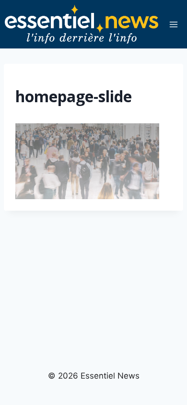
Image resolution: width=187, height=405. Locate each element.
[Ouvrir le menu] (173, 24)
